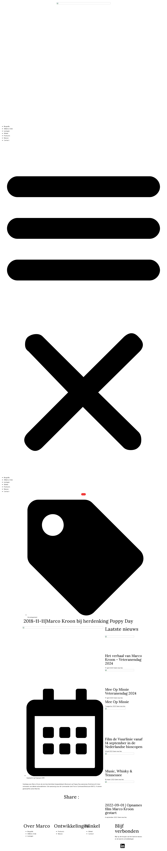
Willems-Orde (8, 129)
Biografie (7, 126)
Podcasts (7, 136)
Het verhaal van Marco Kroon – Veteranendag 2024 (123, 660)
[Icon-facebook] (117, 845)
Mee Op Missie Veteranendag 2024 (120, 691)
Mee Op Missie (117, 702)
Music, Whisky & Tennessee (118, 773)
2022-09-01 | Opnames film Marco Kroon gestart (123, 809)
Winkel (6, 133)
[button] (83, 309)
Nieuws (6, 138)
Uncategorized (32, 617)
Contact (6, 140)
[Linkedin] (122, 845)
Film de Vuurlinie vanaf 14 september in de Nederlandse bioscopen (123, 743)
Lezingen (7, 131)
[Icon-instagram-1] (127, 845)
